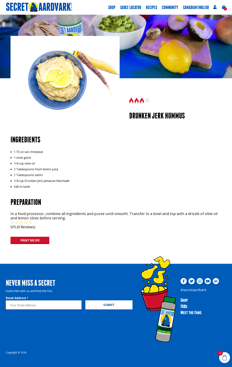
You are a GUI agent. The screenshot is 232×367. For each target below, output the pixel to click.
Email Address (17, 298)
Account (215, 7)
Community (170, 7)
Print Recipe (30, 240)
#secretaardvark (193, 290)
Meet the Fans (191, 312)
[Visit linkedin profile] (216, 281)
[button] (224, 7)
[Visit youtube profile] (208, 281)
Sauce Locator (130, 7)
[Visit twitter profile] (191, 281)
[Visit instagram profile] (200, 281)
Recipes (151, 7)
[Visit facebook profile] (184, 281)
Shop (111, 7)
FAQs (184, 306)
